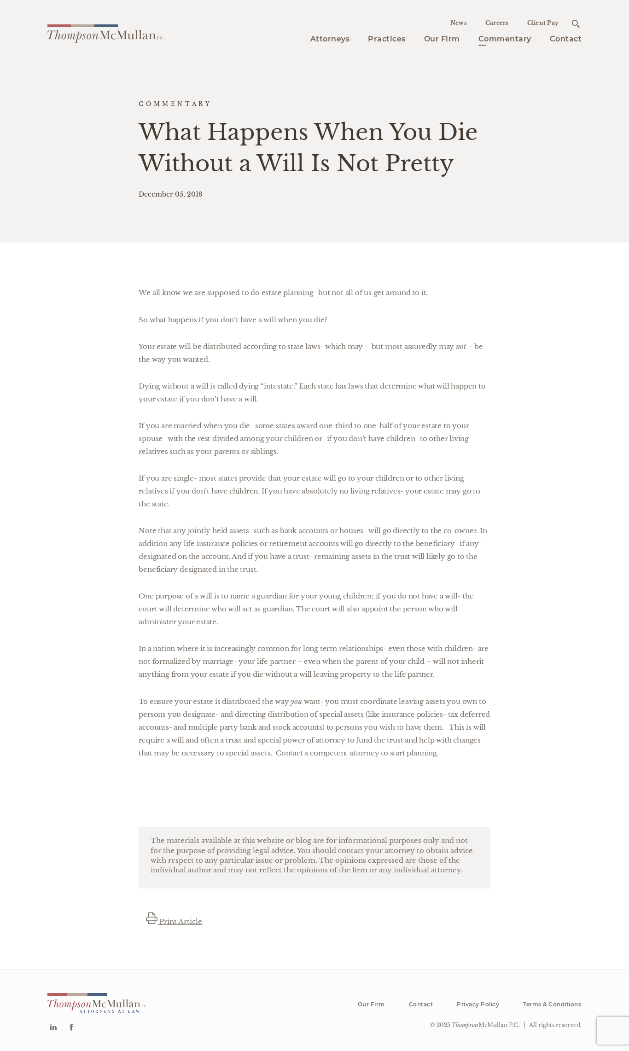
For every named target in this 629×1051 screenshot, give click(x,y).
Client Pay (543, 22)
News (458, 22)
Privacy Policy (478, 1004)
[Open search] (576, 23)
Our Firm (442, 39)
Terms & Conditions (552, 1004)
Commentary (504, 39)
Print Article (179, 921)
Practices (387, 39)
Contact (566, 39)
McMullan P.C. (485, 1025)
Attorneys (330, 39)
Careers (497, 22)
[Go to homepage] (105, 32)
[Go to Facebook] (71, 1028)
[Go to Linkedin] (53, 1028)
